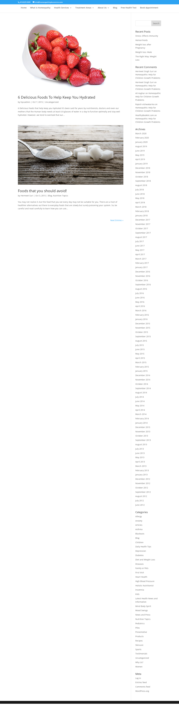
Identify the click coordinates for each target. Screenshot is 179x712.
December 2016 (142, 271)
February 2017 (142, 263)
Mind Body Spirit (143, 606)
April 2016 (140, 306)
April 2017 (140, 254)
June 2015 (140, 349)
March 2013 (140, 466)
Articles (138, 525)
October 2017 (141, 228)
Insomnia (139, 589)
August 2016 (141, 289)
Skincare (139, 645)
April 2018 (140, 202)
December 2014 (142, 375)
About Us (102, 8)
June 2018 (140, 194)
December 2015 (142, 323)
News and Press (142, 614)
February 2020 (142, 137)
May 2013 (139, 457)
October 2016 (141, 280)
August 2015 (141, 340)
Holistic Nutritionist (144, 585)
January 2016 (141, 319)
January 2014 (141, 423)
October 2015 (141, 332)
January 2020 (141, 142)
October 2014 (141, 384)
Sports (138, 649)
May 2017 (139, 250)
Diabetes (139, 555)
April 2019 (140, 159)
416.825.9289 (25, 2)
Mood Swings (141, 610)
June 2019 (140, 150)
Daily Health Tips (143, 546)
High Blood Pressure (144, 581)
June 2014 (140, 401)
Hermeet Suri (27, 195)
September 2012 (143, 492)
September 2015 (143, 336)
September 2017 (143, 232)
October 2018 (141, 176)
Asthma (139, 529)
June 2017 (140, 245)
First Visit (139, 572)
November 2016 (142, 276)
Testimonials (141, 653)
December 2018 (142, 168)
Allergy (138, 516)
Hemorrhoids (141, 40)
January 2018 (141, 215)
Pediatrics (140, 623)
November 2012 (142, 483)
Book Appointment (149, 8)
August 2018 (141, 185)
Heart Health (141, 577)
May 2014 (139, 405)
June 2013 (140, 453)
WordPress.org (142, 691)
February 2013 (142, 470)
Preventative (141, 632)
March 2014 (140, 414)
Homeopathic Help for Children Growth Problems (148, 96)
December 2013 (142, 427)
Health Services (61, 8)
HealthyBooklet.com (144, 115)
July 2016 (139, 293)
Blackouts (139, 533)
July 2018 (139, 189)
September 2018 (143, 181)
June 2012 (140, 505)
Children (139, 542)
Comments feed (142, 686)
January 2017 (141, 267)
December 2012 (142, 479)
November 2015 (142, 327)
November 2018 (142, 172)
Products (139, 636)
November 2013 (142, 431)
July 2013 (139, 448)
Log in (138, 678)
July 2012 (139, 500)
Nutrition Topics (60, 195)
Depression (140, 551)
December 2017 (142, 219)
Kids (137, 594)
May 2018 (139, 198)
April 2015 (140, 358)
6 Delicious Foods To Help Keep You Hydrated (56, 97)
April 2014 (140, 410)
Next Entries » (116, 220)
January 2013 (141, 474)
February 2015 (142, 366)
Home (24, 8)
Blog (115, 8)
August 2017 (141, 237)
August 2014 (141, 392)
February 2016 (142, 314)
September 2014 (143, 388)
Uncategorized (52, 102)
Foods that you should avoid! (42, 190)
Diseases (139, 564)
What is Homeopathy (40, 8)
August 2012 (141, 496)
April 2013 (140, 461)
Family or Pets (141, 568)
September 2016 (143, 284)
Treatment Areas (83, 8)
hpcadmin (25, 102)
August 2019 (141, 146)
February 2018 (142, 211)
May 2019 (139, 155)
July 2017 (139, 241)
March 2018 (140, 206)
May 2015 (139, 353)
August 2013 (141, 444)
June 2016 (140, 297)
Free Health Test (128, 8)
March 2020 (140, 133)
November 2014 (142, 379)
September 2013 (143, 440)
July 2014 (139, 397)
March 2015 (140, 362)
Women (139, 666)
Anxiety (138, 520)
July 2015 (139, 345)
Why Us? (139, 662)
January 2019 (141, 163)
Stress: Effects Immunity (146, 36)
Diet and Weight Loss (145, 559)
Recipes (139, 640)
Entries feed (141, 682)
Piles (137, 627)
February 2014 (142, 418)
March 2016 (140, 310)
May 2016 (139, 302)
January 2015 (141, 371)
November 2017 (142, 224)
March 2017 (140, 258)
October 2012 (141, 487)
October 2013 (141, 435)
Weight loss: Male (143, 52)
